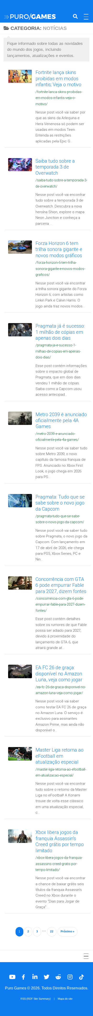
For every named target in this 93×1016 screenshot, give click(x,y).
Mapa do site (65, 998)
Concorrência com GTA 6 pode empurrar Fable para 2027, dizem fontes (61, 585)
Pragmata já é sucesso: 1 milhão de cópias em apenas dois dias (60, 332)
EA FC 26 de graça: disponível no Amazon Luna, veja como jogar (59, 673)
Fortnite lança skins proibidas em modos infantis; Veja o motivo (58, 78)
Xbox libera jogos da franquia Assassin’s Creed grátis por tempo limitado (60, 841)
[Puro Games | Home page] (36, 16)
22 (51, 931)
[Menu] (87, 17)
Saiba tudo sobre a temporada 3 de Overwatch (55, 167)
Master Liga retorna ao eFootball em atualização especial (59, 756)
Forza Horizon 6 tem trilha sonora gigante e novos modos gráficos (59, 249)
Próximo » (67, 931)
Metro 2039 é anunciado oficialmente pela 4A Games (61, 420)
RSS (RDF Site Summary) (36, 998)
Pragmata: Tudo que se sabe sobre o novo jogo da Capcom (60, 503)
